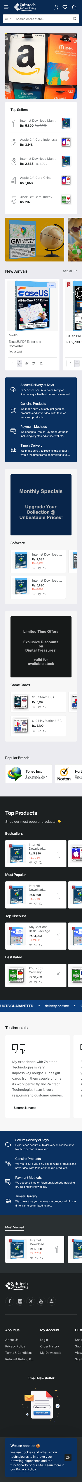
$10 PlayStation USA (47, 721)
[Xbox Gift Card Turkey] (66, 199)
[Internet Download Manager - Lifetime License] (66, 123)
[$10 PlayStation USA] (21, 725)
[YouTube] (41, 1301)
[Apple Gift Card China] (66, 180)
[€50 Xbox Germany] (16, 975)
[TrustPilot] (51, 1301)
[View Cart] (74, 7)
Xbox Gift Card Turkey (36, 197)
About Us (12, 1330)
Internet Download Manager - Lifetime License (39, 120)
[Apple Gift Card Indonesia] (66, 142)
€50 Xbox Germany (36, 970)
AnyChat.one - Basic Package (39, 929)
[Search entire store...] (74, 18)
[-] (19, 365)
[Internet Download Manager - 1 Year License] (66, 161)
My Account (49, 1330)
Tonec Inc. (34, 771)
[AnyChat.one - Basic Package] (16, 936)
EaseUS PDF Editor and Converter (25, 344)
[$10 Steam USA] (21, 702)
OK (68, 1458)
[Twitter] (30, 1301)
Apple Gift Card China (35, 177)
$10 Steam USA (43, 697)
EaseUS (13, 335)
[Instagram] (20, 1301)
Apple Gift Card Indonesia (38, 139)
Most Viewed (14, 1227)
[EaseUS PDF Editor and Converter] (32, 306)
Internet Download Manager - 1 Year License (39, 158)
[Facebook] (9, 1301)
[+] (19, 361)
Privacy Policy (26, 1469)
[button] (26, 363)
